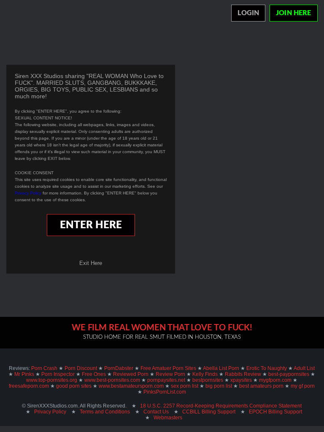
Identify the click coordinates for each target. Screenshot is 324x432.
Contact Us (156, 412)
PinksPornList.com (164, 392)
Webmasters (168, 418)
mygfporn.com (275, 380)
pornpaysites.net (166, 380)
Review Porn (170, 374)
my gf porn (303, 386)
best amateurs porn (261, 386)
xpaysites (241, 380)
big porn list (218, 386)
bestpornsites (207, 380)
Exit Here (90, 263)
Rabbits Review (243, 374)
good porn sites (74, 386)
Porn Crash (44, 368)
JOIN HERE (293, 13)
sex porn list (184, 386)
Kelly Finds (205, 374)
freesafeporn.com (29, 386)
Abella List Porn (221, 368)
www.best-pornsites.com (112, 380)
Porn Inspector (58, 374)
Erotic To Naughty (266, 368)
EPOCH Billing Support (275, 412)
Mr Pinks (24, 374)
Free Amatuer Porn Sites (168, 368)
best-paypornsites (288, 374)
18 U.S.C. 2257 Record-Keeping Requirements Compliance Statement (221, 406)
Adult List (304, 368)
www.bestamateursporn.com (131, 386)
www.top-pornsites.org (51, 380)
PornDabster (118, 368)
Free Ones (94, 374)
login (248, 13)
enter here (91, 225)
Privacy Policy (28, 193)
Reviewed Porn (130, 374)
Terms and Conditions (105, 412)
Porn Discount (81, 368)
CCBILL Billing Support (208, 412)
